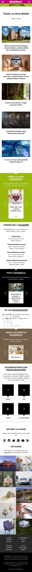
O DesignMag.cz (23, 538)
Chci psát (9, 541)
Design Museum (20, 310)
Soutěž (23, 546)
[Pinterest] (18, 440)
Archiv (23, 541)
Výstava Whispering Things (16, 252)
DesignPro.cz (16, 334)
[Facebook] (4, 440)
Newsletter (9, 549)
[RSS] (27, 440)
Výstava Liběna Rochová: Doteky (16, 260)
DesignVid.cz (20, 272)
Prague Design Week (16, 369)
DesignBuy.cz (16, 179)
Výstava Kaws (16, 236)
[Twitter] (14, 440)
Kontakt (8, 538)
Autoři (23, 540)
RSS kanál (9, 546)
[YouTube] (23, 440)
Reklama (8, 540)
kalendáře (23, 224)
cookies (13, 564)
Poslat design (23, 547)
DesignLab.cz (19, 569)
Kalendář (9, 547)
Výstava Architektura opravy (16, 244)
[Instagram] (9, 440)
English (23, 549)
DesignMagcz (8, 452)
